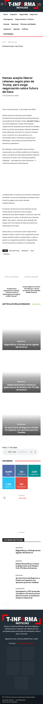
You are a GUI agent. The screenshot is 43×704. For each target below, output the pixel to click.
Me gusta (8, 466)
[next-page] (7, 439)
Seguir (21, 466)
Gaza (32, 251)
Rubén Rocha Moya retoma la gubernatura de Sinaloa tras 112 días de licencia (21, 387)
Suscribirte (21, 478)
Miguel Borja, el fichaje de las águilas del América (21, 345)
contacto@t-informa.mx (25, 643)
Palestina (19, 46)
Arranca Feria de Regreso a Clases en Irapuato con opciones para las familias (21, 430)
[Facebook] (13, 653)
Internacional (12, 42)
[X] (28, 668)
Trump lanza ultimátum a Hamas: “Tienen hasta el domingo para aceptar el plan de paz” (11, 292)
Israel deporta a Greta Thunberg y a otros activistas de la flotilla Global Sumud (31, 289)
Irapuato (21, 381)
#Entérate (25, 251)
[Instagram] (28, 653)
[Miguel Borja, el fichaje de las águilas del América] (21, 329)
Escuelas (21, 424)
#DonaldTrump (14, 251)
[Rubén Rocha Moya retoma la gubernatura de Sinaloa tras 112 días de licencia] (21, 372)
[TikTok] (13, 668)
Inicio (4, 42)
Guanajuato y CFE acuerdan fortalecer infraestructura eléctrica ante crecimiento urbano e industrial (28, 594)
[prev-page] (3, 439)
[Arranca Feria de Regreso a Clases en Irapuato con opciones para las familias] (21, 414)
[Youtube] (21, 682)
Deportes (21, 341)
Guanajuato (20, 588)
